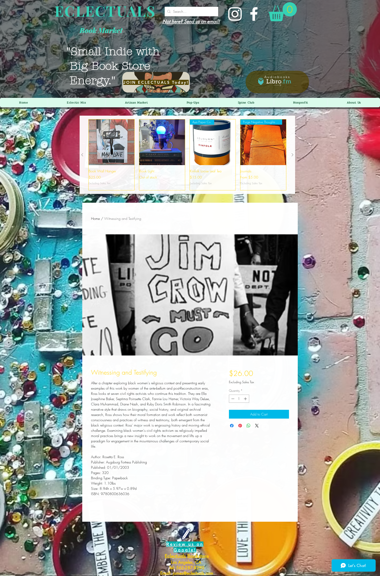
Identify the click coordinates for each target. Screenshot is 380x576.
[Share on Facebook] (231, 425)
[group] (187, 154)
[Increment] (245, 399)
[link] (282, 11)
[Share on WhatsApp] (248, 425)
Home (95, 218)
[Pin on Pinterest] (240, 425)
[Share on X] (256, 425)
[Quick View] (111, 142)
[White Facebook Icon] (254, 14)
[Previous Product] (82, 154)
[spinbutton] (239, 399)
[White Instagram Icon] (235, 14)
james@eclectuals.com (193, 573)
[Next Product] (292, 154)
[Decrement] (232, 399)
